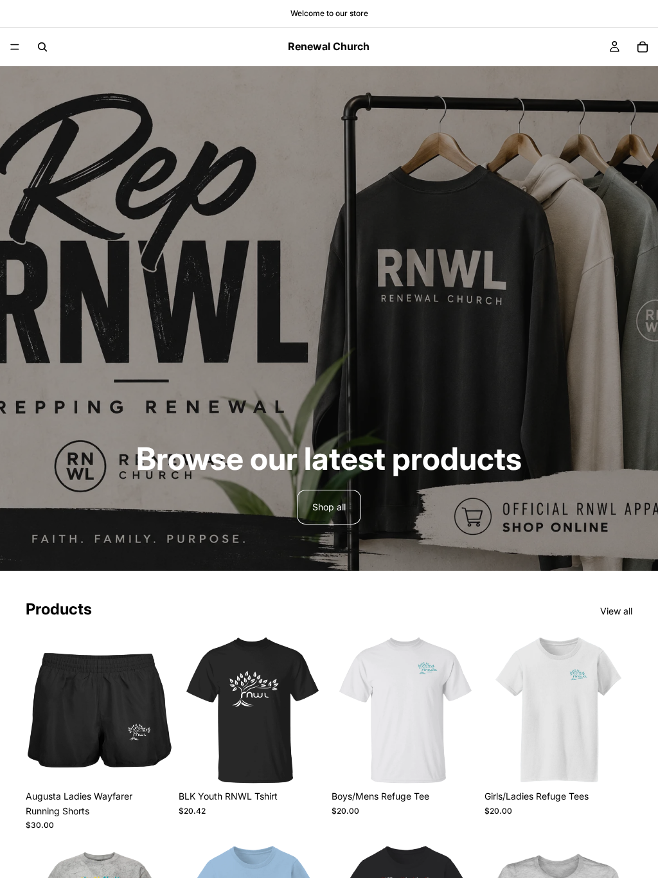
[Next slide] (312, 710)
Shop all (329, 506)
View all (616, 610)
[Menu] (15, 47)
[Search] (42, 47)
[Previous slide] (193, 710)
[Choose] (153, 764)
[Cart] (642, 47)
